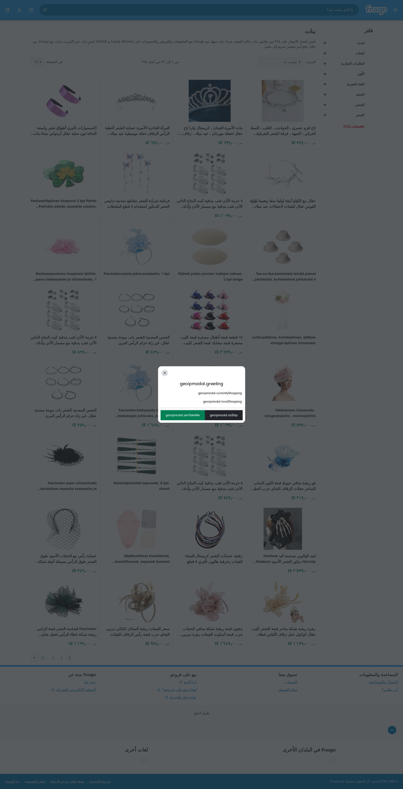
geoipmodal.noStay (224, 415)
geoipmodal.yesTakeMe (183, 415)
